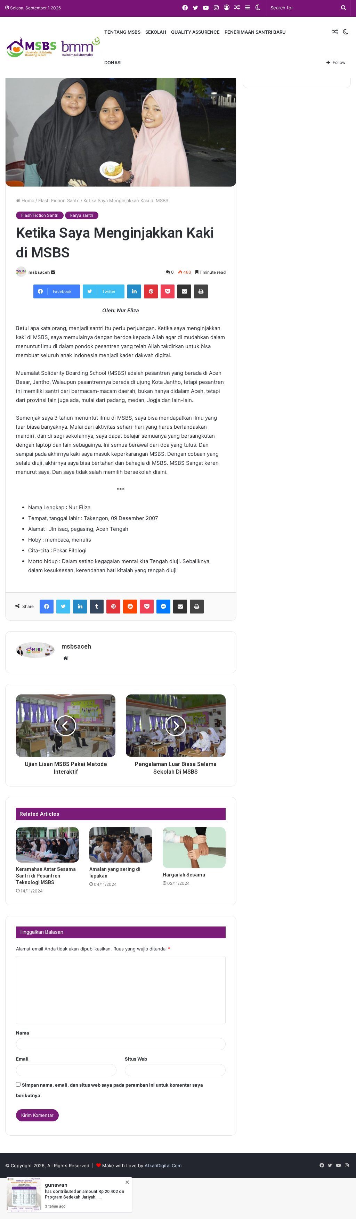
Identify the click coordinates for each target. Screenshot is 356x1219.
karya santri (81, 215)
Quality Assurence (195, 32)
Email (22, 1059)
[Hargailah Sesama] (194, 847)
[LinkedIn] (134, 291)
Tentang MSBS (122, 32)
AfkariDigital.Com (163, 1165)
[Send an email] (53, 272)
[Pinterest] (151, 291)
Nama (22, 1033)
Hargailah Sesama (184, 875)
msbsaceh (39, 272)
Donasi (113, 62)
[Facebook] (47, 606)
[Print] (201, 291)
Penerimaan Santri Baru (255, 32)
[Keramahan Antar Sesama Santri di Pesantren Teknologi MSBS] (47, 845)
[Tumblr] (97, 606)
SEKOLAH (155, 32)
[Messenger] (163, 606)
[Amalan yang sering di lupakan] (120, 845)
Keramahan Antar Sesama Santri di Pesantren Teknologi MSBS (46, 875)
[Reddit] (130, 606)
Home (27, 200)
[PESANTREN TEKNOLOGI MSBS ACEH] (53, 47)
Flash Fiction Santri (59, 200)
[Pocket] (168, 291)
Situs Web (136, 1059)
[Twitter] (63, 606)
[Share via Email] (184, 291)
